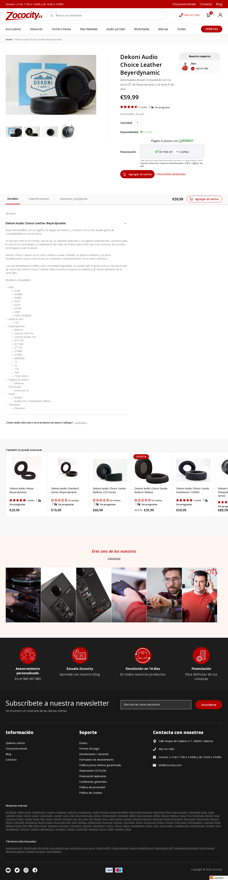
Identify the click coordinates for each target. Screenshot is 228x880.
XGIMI (111, 829)
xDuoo (103, 829)
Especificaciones (39, 198)
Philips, (161, 822)
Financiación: (128, 152)
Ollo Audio (129, 822)
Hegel (36, 819)
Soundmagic (137, 825)
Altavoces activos (15, 851)
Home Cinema (206, 848)
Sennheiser (99, 825)
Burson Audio (180, 812)
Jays (75, 819)
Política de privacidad (92, 787)
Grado (28, 819)
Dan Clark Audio (84, 815)
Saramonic (76, 825)
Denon (97, 815)
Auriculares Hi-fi (14, 848)
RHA (25, 825)
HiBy (42, 819)
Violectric (60, 829)
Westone (93, 829)
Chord (27, 815)
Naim (74, 822)
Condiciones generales (93, 781)
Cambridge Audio (197, 812)
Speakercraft (181, 825)
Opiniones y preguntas (74, 198)
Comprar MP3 (103, 848)
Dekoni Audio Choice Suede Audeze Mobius (150, 490)
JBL (80, 819)
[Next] (92, 85)
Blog (8, 754)
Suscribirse (208, 705)
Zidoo (128, 829)
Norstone (107, 822)
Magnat (137, 819)
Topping (34, 829)
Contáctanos (80, 422)
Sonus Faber (166, 825)
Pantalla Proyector (35, 851)
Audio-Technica (100, 812)
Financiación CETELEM (92, 770)
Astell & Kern (39, 812)
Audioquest (85, 812)
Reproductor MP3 (164, 848)
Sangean (64, 825)
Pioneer (169, 822)
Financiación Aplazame (92, 776)
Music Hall (59, 822)
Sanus (126, 825)
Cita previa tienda (16, 748)
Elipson (165, 815)
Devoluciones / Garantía (93, 754)
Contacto (11, 759)
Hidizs (49, 819)
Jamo (85, 819)
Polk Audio (180, 822)
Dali (72, 815)
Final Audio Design (203, 815)
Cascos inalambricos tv (141, 848)
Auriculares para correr (82, 848)
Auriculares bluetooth (186, 848)
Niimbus (82, 822)
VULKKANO (81, 829)
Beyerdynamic (144, 812)
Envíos (83, 743)
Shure (118, 825)
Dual (139, 815)
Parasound (150, 822)
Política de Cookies (90, 792)
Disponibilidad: (129, 132)
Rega (217, 822)
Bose (169, 812)
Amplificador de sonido (36, 848)
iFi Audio (67, 819)
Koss (105, 819)
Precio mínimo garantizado (171, 173)
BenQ (133, 812)
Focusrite (10, 819)
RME (30, 825)
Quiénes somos (15, 743)
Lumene (127, 819)
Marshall (157, 819)
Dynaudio (123, 815)
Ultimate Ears (47, 829)
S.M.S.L (110, 825)
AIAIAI (20, 812)
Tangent (210, 825)
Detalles (12, 198)
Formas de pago (89, 748)
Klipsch (98, 819)
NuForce (118, 822)
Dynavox (147, 815)
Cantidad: (126, 122)
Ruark (43, 825)
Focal (216, 815)
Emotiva (174, 815)
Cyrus (66, 815)
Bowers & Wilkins (119, 812)
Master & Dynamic (173, 819)
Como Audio (46, 815)
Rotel (36, 825)
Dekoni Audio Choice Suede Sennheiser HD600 (192, 490)
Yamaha (119, 829)
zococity (217, 869)
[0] (208, 16)
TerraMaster (12, 829)
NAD (68, 822)
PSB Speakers (195, 822)
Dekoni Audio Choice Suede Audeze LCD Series (109, 490)
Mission (214, 819)
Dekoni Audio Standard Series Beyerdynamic (65, 490)
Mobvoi (10, 822)
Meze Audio (202, 819)
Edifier (156, 815)
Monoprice (31, 822)
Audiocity (61, 812)
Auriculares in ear (59, 848)
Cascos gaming (120, 848)
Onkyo (139, 822)
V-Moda (70, 829)
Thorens (24, 829)
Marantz (147, 819)
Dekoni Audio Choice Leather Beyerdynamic (36, 223)
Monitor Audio (45, 822)
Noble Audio (94, 822)
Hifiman (58, 819)
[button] (129, 107)
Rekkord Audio (14, 825)
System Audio (197, 825)
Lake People (115, 819)
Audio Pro (72, 812)
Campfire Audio (14, 815)
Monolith (19, 822)
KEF (91, 819)
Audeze (51, 812)
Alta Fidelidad (53, 851)
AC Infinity (11, 812)
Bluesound (159, 812)
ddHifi (132, 815)
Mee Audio (189, 819)
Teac (218, 825)
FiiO (190, 815)
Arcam (27, 812)
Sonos (148, 825)
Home (9, 39)
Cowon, (35, 815)
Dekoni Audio (109, 815)
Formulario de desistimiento (96, 759)
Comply (58, 815)
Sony (156, 825)
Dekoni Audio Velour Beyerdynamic (21, 490)
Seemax (87, 825)
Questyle (209, 822)
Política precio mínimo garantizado (100, 765)
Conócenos (114, 558)
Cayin (211, 812)
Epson (183, 815)
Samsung (53, 825)
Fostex (20, 819)
